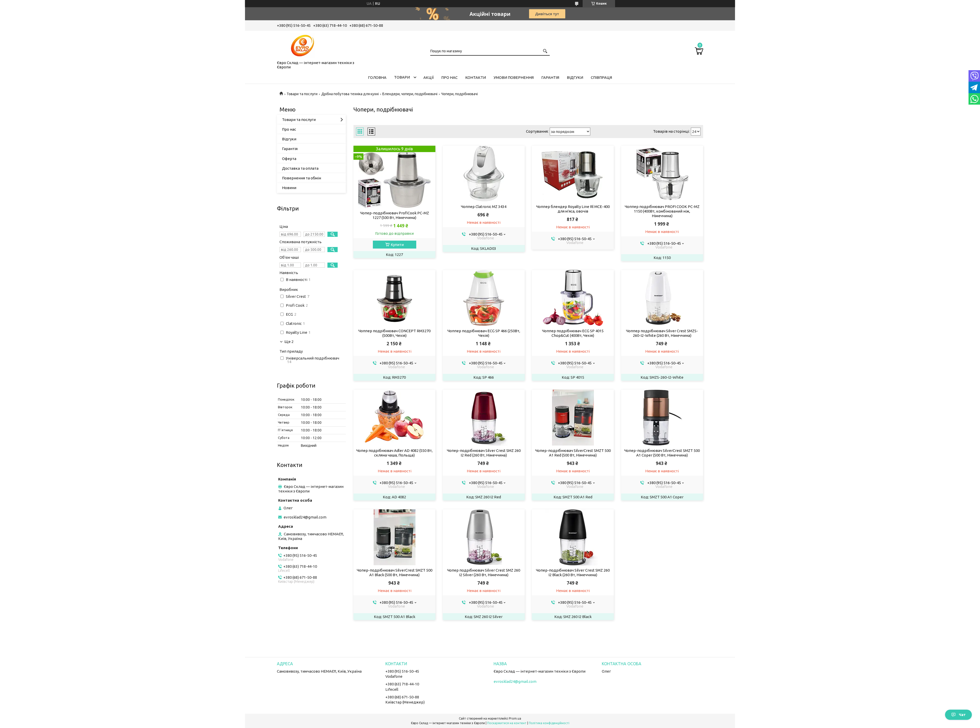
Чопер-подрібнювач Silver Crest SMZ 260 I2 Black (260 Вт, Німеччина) (573, 572)
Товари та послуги (302, 94)
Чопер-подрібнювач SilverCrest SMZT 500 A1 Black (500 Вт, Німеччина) (394, 572)
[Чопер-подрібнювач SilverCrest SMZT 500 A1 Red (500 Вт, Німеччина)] (573, 418)
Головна (377, 77)
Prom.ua (515, 718)
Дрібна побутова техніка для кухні (350, 94)
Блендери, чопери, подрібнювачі (409, 94)
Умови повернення (514, 77)
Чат (962, 715)
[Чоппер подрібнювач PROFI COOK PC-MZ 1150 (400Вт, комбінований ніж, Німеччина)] (662, 174)
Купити (397, 244)
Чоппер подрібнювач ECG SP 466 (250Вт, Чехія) (483, 333)
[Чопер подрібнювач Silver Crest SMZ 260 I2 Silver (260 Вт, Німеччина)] (484, 537)
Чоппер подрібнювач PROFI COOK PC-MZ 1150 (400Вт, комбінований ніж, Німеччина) (662, 211)
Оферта (289, 158)
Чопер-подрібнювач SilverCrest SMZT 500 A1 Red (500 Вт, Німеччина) (573, 452)
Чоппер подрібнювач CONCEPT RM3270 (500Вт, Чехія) (394, 333)
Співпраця (601, 77)
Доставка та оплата (300, 168)
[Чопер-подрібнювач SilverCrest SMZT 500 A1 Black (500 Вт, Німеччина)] (394, 537)
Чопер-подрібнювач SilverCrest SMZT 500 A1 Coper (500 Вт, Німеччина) (662, 452)
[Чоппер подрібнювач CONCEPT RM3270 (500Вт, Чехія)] (394, 298)
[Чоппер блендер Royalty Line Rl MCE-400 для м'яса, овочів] (573, 174)
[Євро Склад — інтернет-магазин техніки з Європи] (302, 44)
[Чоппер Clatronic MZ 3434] (484, 174)
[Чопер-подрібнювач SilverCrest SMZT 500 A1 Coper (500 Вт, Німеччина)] (662, 418)
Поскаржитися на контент (506, 723)
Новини (289, 188)
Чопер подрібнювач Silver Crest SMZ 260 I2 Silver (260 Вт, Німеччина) (483, 572)
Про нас (449, 77)
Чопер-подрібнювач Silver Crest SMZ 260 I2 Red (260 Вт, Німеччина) (484, 452)
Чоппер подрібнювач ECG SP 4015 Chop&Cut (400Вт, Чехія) (573, 333)
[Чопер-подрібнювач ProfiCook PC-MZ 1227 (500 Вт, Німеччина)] (394, 177)
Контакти (475, 77)
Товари (402, 77)
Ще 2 (288, 342)
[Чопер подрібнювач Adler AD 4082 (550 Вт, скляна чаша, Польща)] (394, 418)
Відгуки (575, 77)
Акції (428, 77)
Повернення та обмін (301, 178)
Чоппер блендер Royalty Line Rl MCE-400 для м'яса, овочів (573, 208)
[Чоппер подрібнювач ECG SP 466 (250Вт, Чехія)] (484, 298)
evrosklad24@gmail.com (305, 517)
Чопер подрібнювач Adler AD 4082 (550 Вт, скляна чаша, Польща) (394, 452)
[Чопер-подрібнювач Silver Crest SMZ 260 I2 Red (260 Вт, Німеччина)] (484, 418)
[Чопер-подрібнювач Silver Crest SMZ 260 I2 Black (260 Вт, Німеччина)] (573, 537)
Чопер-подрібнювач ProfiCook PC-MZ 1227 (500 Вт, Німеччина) (394, 215)
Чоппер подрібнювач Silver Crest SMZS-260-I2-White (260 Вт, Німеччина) (662, 333)
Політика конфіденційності (549, 723)
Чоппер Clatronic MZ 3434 (483, 206)
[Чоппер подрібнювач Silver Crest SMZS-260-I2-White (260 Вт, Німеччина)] (662, 298)
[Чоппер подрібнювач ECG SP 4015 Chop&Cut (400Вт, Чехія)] (573, 298)
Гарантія (550, 77)
